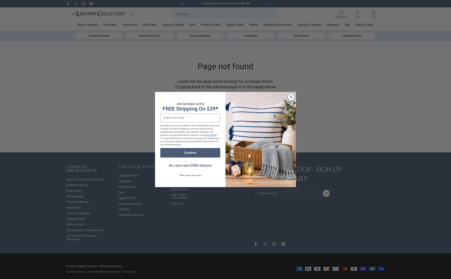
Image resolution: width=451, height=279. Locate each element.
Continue (190, 152)
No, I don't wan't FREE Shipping (190, 165)
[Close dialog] (291, 96)
